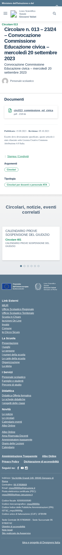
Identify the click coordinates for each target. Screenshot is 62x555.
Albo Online (8, 425)
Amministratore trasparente (17, 439)
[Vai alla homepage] (13, 14)
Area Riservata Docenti (15, 435)
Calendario (8, 447)
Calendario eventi (12, 421)
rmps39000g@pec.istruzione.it (17, 494)
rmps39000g (33, 504)
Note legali (7, 530)
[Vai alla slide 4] (31, 266)
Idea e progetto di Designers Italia (41, 542)
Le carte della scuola (13, 358)
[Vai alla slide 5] (35, 266)
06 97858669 (20, 484)
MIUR (5, 305)
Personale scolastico (13, 377)
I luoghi (6, 347)
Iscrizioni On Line (11, 320)
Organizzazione (11, 362)
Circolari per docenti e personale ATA (27, 184)
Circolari (11, 169)
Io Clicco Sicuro (11, 332)
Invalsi (5, 324)
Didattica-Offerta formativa (16, 395)
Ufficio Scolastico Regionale (18, 309)
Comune (7, 328)
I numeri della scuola (13, 354)
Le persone (8, 350)
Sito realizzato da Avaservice (16, 533)
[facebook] (18, 468)
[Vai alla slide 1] (21, 266)
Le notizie (7, 414)
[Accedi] (57, 6)
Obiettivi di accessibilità (13, 526)
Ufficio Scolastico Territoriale (18, 313)
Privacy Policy (10, 461)
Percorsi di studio (11, 384)
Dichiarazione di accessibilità (41, 461)
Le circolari (8, 418)
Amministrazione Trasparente (19, 456)
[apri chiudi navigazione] (5, 14)
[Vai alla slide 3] (28, 266)
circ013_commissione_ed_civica (33, 110)
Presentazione (10, 343)
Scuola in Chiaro (11, 317)
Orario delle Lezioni (13, 443)
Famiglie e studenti (12, 381)
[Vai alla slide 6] (38, 266)
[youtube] (22, 468)
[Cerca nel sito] (54, 14)
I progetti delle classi (13, 403)
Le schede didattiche (13, 399)
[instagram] (26, 468)
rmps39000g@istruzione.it (22, 488)
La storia (7, 366)
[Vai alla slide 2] (24, 266)
